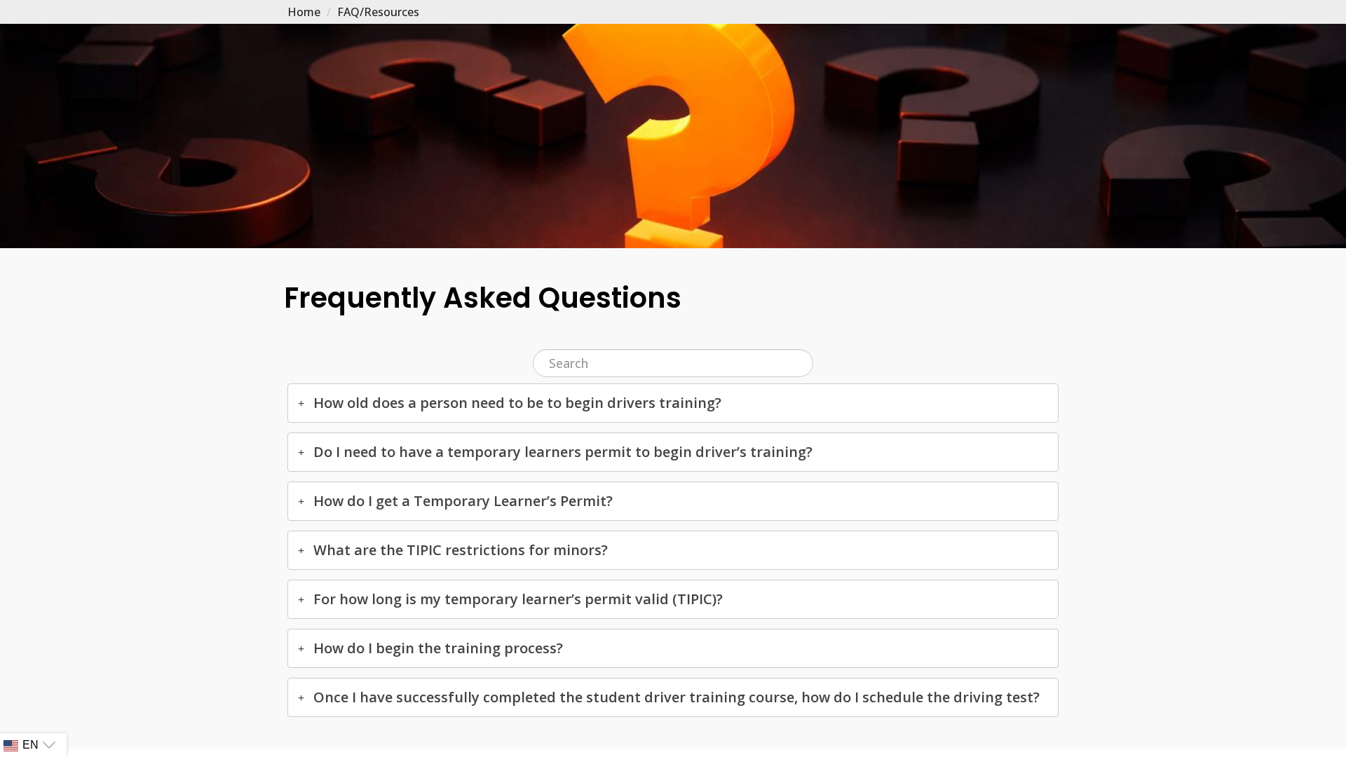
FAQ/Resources (378, 12)
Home (303, 12)
